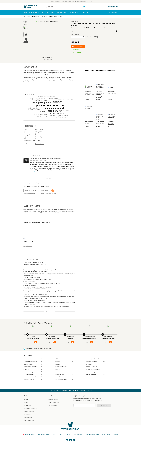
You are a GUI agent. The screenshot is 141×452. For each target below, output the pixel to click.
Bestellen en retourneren (30, 408)
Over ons (26, 399)
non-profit (57, 369)
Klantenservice (28, 396)
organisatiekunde (59, 374)
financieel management (30, 372)
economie (26, 369)
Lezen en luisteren (29, 411)
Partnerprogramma (29, 420)
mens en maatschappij (61, 366)
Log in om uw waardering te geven (48, 193)
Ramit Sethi (74, 21)
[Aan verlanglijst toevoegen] (87, 46)
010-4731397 (114, 12)
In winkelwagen (78, 46)
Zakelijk (50, 396)
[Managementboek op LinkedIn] (67, 440)
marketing (57, 364)
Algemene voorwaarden (43, 434)
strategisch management (93, 369)
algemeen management (30, 361)
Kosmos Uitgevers (40, 136)
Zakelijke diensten (53, 399)
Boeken (28, 16)
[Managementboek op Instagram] (74, 440)
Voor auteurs (27, 414)
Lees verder (33, 172)
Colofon (54, 434)
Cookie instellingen (77, 434)
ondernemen (58, 372)
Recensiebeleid (28, 417)
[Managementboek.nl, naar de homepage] (30, 8)
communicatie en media (30, 366)
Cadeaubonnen (52, 405)
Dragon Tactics (112, 93)
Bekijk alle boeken (28, 246)
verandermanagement (92, 372)
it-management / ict (29, 379)
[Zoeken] (84, 6)
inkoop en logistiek (29, 374)
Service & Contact (106, 434)
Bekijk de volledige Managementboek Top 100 (39, 349)
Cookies (68, 434)
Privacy (61, 434)
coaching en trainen (29, 364)
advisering (26, 359)
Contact (26, 402)
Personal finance (36, 16)
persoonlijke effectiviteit (92, 359)
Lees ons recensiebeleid (29, 193)
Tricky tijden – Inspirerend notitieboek (111, 123)
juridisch (57, 359)
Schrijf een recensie (30, 190)
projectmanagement (91, 361)
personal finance (59, 377)
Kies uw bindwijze (75, 34)
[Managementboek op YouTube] (70, 440)
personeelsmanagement (61, 379)
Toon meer (48, 178)
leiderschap (58, 361)
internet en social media (30, 377)
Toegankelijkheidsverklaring (92, 434)
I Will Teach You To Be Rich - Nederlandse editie (52, 16)
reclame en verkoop (91, 366)
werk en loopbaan (91, 374)
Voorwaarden (27, 405)
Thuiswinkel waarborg (29, 434)
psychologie (89, 364)
